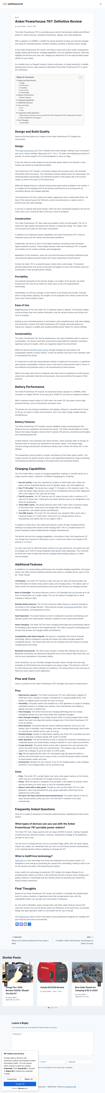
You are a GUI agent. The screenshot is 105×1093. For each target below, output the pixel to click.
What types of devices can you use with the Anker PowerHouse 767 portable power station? (51, 115)
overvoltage (68, 607)
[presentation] (17, 972)
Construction (24, 85)
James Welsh (21, 26)
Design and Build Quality (27, 80)
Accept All (20, 1084)
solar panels (53, 790)
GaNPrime (19, 861)
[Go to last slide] (5, 984)
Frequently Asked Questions (28, 113)
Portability (23, 88)
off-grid (59, 548)
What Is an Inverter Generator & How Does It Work (30, 940)
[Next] (99, 984)
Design (22, 83)
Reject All (29, 1079)
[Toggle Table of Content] (79, 77)
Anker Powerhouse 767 (28, 151)
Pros (21, 108)
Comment (17, 1034)
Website (72, 1062)
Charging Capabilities (26, 100)
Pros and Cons (23, 105)
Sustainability (24, 92)
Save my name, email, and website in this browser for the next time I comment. (43, 1067)
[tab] (48, 1007)
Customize (12, 1079)
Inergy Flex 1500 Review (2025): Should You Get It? (17, 990)
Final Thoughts (23, 120)
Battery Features (25, 97)
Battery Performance (26, 95)
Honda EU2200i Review (52, 987)
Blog (17, 17)
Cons (22, 110)
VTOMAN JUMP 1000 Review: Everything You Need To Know (74, 940)
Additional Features (25, 103)
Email (44, 1062)
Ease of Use (24, 90)
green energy (43, 350)
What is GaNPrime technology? (30, 118)
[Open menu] (101, 4)
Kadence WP (71, 1087)
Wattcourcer (24, 917)
